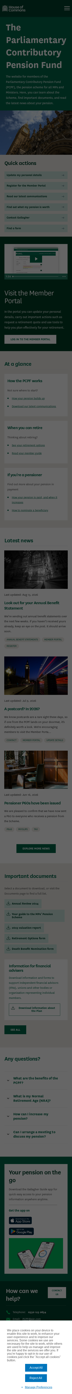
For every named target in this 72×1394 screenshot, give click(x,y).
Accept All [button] (36, 1367)
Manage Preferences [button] (38, 1387)
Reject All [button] (36, 1378)
